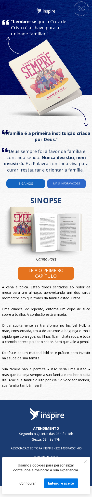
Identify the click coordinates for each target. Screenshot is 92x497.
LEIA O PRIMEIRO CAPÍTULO (45, 273)
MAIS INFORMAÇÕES (66, 183)
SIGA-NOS (26, 183)
